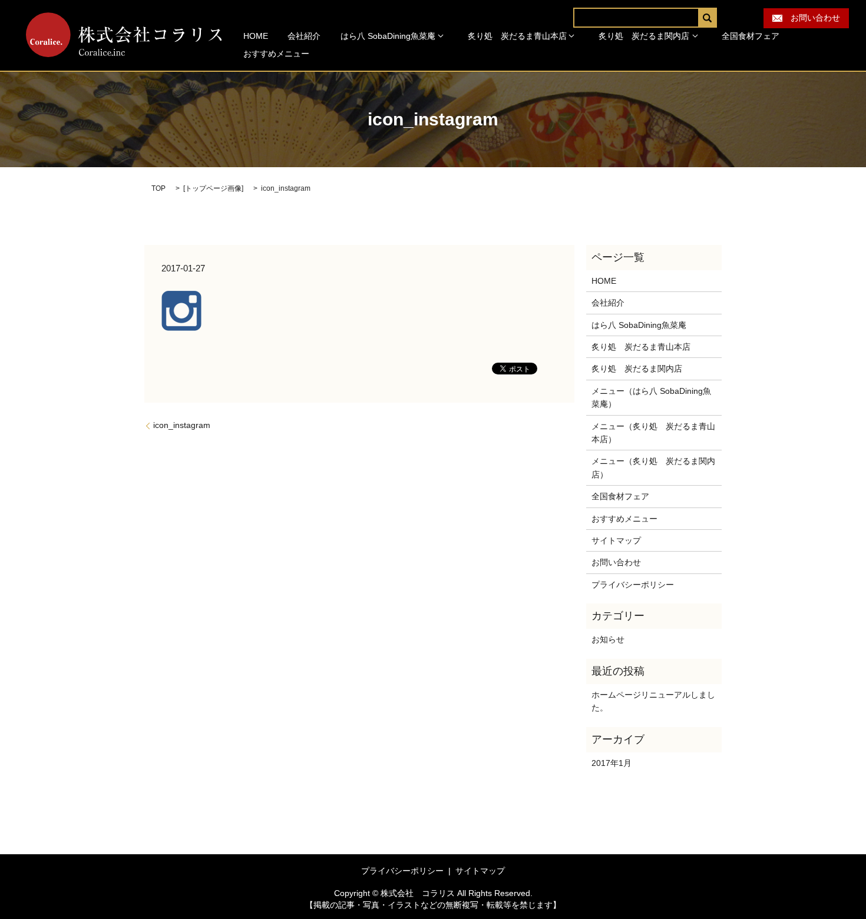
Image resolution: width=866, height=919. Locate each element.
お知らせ (607, 639)
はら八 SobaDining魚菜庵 (388, 36)
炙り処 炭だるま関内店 (644, 36)
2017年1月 (611, 763)
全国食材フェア (750, 36)
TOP (158, 188)
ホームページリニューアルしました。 (653, 701)
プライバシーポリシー (632, 584)
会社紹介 (303, 36)
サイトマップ (616, 540)
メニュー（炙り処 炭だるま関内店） (653, 467)
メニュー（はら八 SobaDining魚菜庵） (651, 397)
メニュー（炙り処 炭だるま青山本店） (653, 433)
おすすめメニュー (276, 53)
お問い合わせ (811, 17)
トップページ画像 (213, 188)
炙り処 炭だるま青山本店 (517, 36)
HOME (255, 36)
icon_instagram (181, 425)
